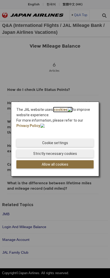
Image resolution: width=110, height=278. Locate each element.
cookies (61, 110)
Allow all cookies (55, 164)
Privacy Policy (28, 126)
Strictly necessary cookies (55, 154)
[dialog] (55, 139)
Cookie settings (55, 143)
